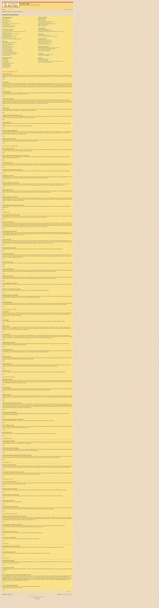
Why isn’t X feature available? (43, 60)
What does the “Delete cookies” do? (8, 26)
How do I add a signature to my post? (8, 44)
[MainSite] (11, 5)
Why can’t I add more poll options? (8, 46)
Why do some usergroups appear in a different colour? (47, 23)
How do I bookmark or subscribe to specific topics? (46, 48)
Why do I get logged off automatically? (8, 25)
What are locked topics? (6, 66)
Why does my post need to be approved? (9, 54)
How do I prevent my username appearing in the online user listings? (14, 31)
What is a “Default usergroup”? (43, 24)
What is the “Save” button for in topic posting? (10, 53)
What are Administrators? (42, 18)
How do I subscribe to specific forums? (44, 49)
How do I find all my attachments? (44, 55)
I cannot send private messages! (43, 29)
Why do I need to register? (6, 18)
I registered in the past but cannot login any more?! (10, 23)
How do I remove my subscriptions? (44, 50)
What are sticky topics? (6, 65)
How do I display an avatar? (7, 36)
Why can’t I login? (5, 22)
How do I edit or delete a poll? (7, 47)
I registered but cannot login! (7, 21)
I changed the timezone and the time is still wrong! (10, 33)
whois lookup (6, 577)
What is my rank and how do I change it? (9, 37)
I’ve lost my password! (6, 24)
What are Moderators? (42, 19)
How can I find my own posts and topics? (45, 44)
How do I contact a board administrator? (45, 62)
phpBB (42, 177)
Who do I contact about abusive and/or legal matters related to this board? (50, 61)
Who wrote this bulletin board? (43, 59)
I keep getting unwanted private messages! (45, 30)
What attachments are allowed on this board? (45, 54)
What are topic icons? (6, 67)
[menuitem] (3, 10)
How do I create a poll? (6, 45)
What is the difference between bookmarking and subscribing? (48, 47)
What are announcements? (6, 64)
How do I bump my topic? (6, 55)
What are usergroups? (42, 20)
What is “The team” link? (42, 25)
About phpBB (10, 562)
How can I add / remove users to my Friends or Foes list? (47, 36)
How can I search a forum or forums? (44, 39)
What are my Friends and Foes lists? (44, 35)
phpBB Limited (32, 561)
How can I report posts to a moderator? (8, 52)
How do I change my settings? (7, 30)
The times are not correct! (6, 32)
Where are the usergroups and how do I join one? (46, 21)
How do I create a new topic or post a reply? (9, 42)
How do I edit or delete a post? (7, 43)
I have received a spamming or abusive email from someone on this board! (50, 31)
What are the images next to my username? (9, 35)
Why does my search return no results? (44, 40)
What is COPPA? (5, 19)
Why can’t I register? (5, 20)
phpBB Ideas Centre (51, 568)
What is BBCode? (5, 58)
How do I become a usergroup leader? (44, 22)
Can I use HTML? (5, 59)
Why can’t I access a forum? (7, 48)
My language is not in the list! (7, 34)
